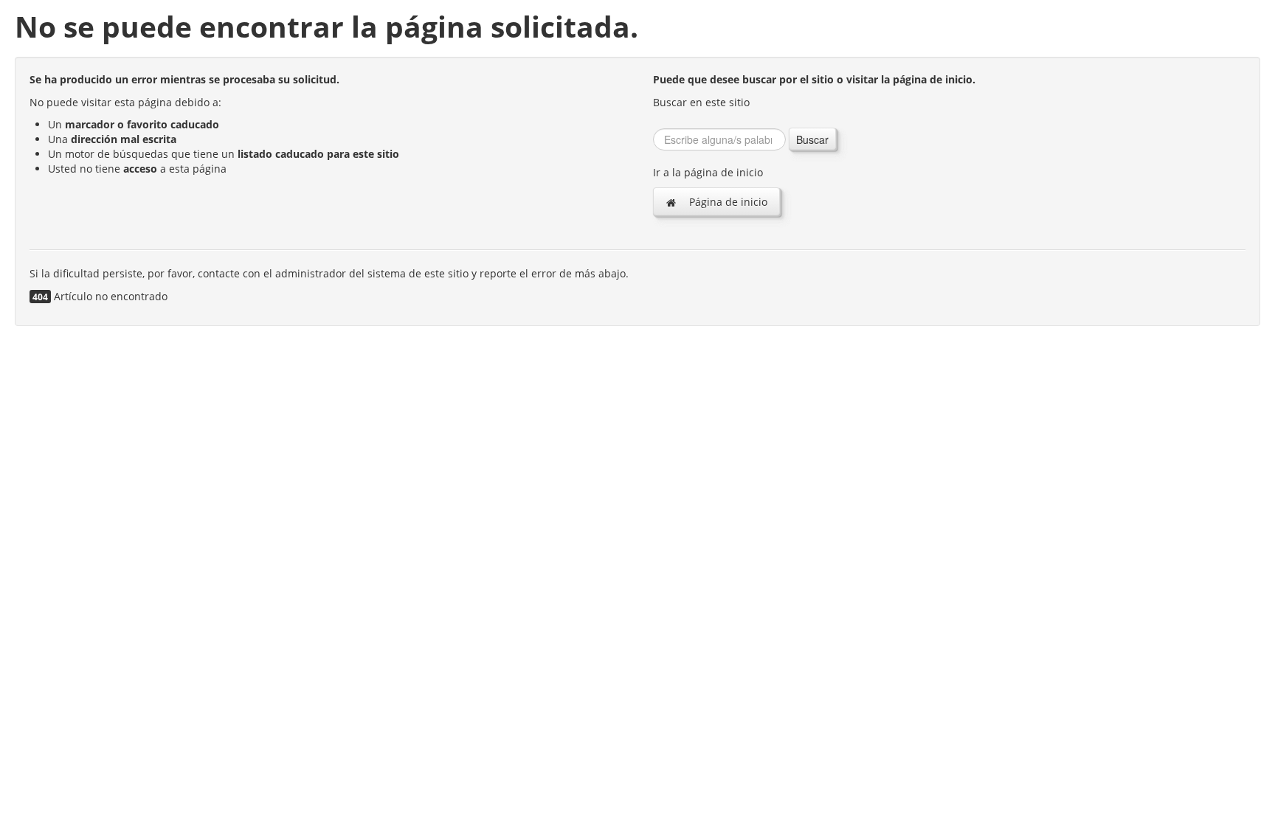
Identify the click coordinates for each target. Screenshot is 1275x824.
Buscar (812, 139)
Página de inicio (726, 202)
